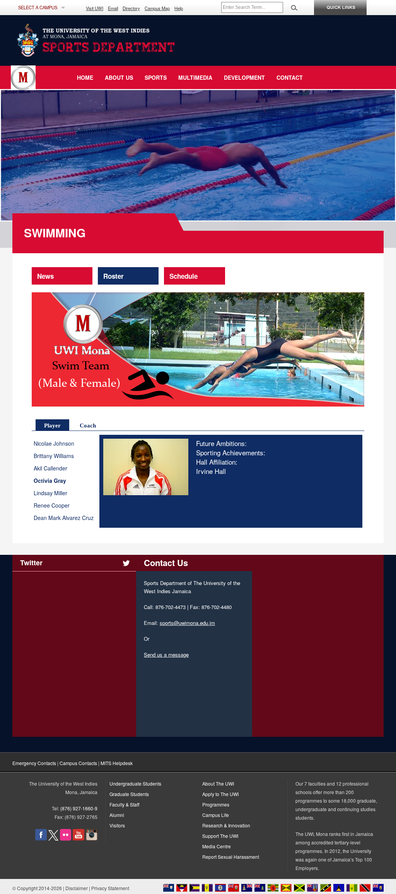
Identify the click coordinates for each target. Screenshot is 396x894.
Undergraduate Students (135, 783)
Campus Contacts (78, 763)
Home (85, 77)
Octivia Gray (50, 480)
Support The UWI (220, 835)
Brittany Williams (54, 456)
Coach (88, 425)
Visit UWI (94, 8)
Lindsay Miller (50, 493)
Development (244, 77)
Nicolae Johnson (54, 443)
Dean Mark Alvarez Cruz (64, 518)
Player (52, 425)
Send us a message (166, 654)
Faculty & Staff (124, 804)
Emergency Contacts (34, 763)
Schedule (183, 276)
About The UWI (218, 783)
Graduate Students (129, 794)
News (45, 276)
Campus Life (215, 815)
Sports (156, 77)
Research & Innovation (226, 825)
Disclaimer (76, 888)
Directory (131, 8)
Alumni (116, 815)
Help (178, 8)
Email (113, 8)
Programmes (215, 804)
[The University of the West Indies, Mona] (116, 40)
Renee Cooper (52, 505)
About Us (119, 77)
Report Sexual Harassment (230, 856)
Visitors (117, 825)
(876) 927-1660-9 (78, 808)
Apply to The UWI (220, 794)
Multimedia (195, 77)
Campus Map (157, 8)
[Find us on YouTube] (78, 838)
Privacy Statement (110, 888)
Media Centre (216, 846)
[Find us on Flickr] (65, 838)
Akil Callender (50, 468)
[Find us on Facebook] (41, 838)
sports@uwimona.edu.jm (187, 622)
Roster (113, 276)
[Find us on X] (53, 838)
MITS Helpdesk (117, 763)
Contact (290, 77)
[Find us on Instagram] (91, 838)
